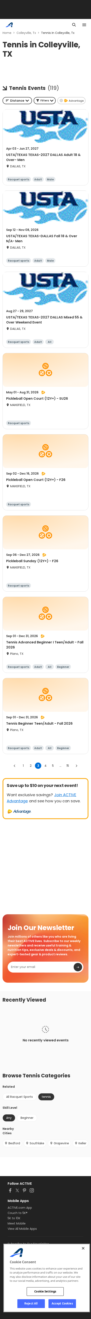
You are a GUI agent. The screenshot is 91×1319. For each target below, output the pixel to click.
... (60, 766)
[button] (45, 100)
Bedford (14, 1143)
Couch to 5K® (18, 1213)
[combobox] (17, 100)
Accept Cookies (62, 1303)
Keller (82, 1143)
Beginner (27, 1118)
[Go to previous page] (14, 766)
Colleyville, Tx (26, 33)
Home (7, 33)
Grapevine (61, 1143)
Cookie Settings (45, 1291)
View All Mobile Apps (22, 1229)
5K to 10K (14, 1218)
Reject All (31, 1303)
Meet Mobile (17, 1223)
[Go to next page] (76, 766)
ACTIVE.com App (20, 1208)
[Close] (83, 1248)
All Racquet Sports (19, 1097)
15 (67, 766)
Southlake (37, 1143)
